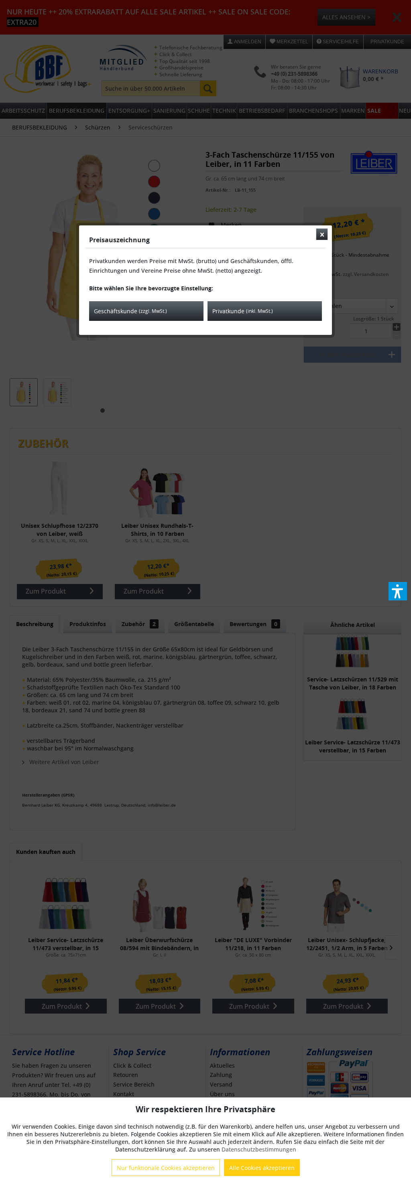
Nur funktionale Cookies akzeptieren (166, 1168)
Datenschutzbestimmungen (259, 1149)
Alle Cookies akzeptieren (262, 1168)
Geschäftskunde (130, 311)
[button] (398, 591)
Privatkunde (242, 311)
